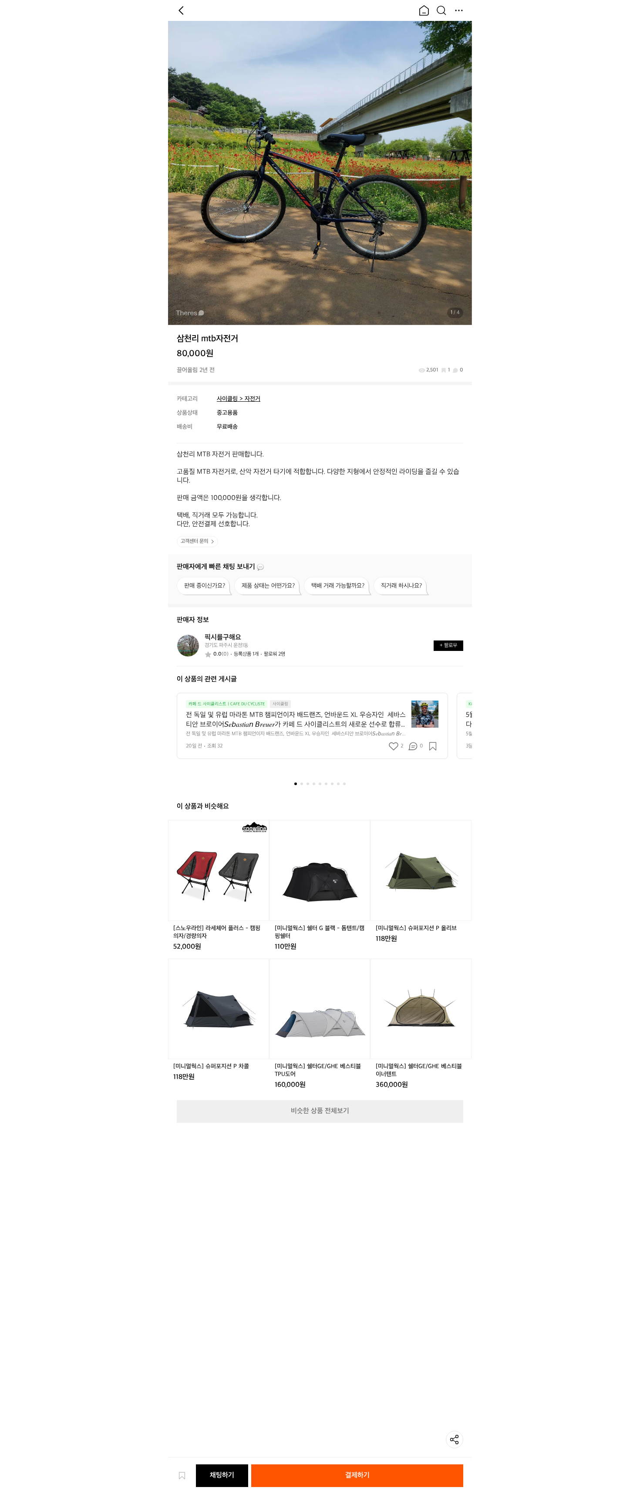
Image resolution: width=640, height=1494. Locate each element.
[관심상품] (186, 1475)
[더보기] (459, 10)
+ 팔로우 (448, 645)
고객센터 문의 (194, 541)
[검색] (441, 10)
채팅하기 (222, 1475)
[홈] (424, 10)
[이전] (181, 10)
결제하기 (357, 1475)
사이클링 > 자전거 (238, 399)
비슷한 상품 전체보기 (320, 1111)
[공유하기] (454, 1439)
